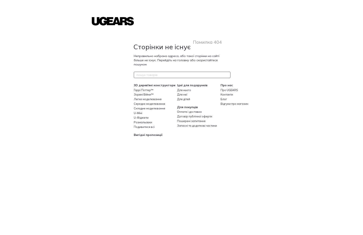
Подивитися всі (144, 127)
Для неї (182, 94)
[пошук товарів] (227, 75)
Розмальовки (143, 122)
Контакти (227, 94)
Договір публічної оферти (194, 116)
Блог (224, 99)
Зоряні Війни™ (144, 94)
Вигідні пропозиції (148, 135)
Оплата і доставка (189, 111)
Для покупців (187, 107)
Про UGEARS (229, 90)
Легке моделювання (148, 99)
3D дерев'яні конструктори (154, 85)
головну (183, 60)
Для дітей (183, 99)
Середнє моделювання (149, 103)
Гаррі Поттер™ (143, 90)
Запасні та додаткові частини (197, 125)
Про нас (227, 85)
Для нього (184, 90)
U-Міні (138, 113)
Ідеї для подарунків (192, 85)
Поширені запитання (191, 121)
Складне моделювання (149, 108)
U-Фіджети (141, 117)
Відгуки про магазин (234, 103)
